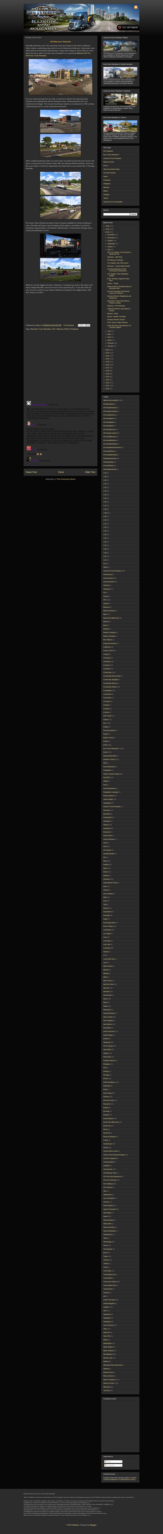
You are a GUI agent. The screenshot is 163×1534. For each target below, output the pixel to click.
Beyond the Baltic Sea (111, 618)
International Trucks (110, 883)
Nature (105, 1006)
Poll (104, 1068)
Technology (107, 1242)
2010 (108, 389)
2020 (108, 359)
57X (104, 564)
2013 (108, 380)
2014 (108, 377)
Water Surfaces (108, 1351)
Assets (105, 596)
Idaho (105, 868)
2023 (108, 350)
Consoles (106, 701)
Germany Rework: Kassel (116, 320)
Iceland (105, 864)
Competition (107, 691)
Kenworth (106, 915)
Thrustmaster (107, 1249)
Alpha (105, 567)
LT (104, 955)
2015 (108, 374)
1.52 (104, 527)
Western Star (107, 1358)
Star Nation (107, 1213)
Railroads (106, 1086)
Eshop (105, 741)
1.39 (104, 477)
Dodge (105, 727)
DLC (54, 329)
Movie (105, 999)
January (110, 346)
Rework (106, 1115)
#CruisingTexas (108, 451)
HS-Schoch (107, 850)
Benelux (106, 607)
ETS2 (105, 745)
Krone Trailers (108, 926)
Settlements (107, 1195)
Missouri (60, 329)
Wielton (106, 1361)
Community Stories (110, 683)
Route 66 (106, 1133)
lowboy (105, 952)
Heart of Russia (108, 839)
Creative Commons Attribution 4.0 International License (119, 1478)
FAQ (104, 763)
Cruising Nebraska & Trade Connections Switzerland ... (117, 270)
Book (105, 625)
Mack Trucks (107, 966)
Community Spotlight (110, 680)
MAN (105, 977)
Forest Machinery (109, 788)
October (110, 241)
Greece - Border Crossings (116, 316)
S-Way (105, 1140)
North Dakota (108, 1035)
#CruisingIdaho (108, 422)
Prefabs (106, 1071)
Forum (105, 166)
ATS (104, 600)
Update (105, 1307)
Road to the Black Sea (111, 1122)
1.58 (104, 549)
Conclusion (107, 698)
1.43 (104, 491)
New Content (107, 1017)
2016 (108, 371)
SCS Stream (107, 1187)
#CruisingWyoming (110, 455)
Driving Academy (109, 730)
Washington (107, 1343)
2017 (108, 368)
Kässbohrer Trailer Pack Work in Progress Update (118, 302)
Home (61, 472)
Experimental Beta (109, 756)
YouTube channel (109, 173)
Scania (105, 1147)
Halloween (107, 828)
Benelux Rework (109, 611)
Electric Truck (108, 738)
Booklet (106, 629)
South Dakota (108, 1205)
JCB (104, 904)
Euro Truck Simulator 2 (111, 155)
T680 (105, 1238)
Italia (105, 897)
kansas (105, 908)
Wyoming (106, 1387)
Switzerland (107, 1234)
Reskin (105, 1108)
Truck (105, 1267)
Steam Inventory (109, 1227)
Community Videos (110, 687)
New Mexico (107, 1024)
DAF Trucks (107, 716)
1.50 (104, 520)
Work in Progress (71, 329)
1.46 (104, 502)
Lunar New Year (109, 959)
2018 (108, 365)
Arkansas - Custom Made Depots (118, 266)
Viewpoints (107, 1322)
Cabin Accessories (109, 643)
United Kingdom (109, 1303)
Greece (105, 825)
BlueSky (106, 187)
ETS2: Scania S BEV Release (117, 322)
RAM (105, 1089)
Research (106, 1104)
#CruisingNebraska (110, 444)
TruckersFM (107, 1278)
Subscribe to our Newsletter (113, 202)
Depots (105, 719)
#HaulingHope (108, 462)
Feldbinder (107, 770)
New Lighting (108, 1020)
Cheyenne (107, 658)
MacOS (105, 970)
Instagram (106, 184)
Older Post (90, 472)
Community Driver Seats (111, 676)
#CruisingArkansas (110, 408)
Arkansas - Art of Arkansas (116, 306)
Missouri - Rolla (112, 314)
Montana (106, 991)
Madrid (105, 973)
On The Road (108, 1046)
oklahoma (106, 1042)
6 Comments (69, 325)
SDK (105, 1191)
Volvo (105, 1329)
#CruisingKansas (109, 429)
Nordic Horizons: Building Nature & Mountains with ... (119, 287)
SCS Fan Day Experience (112, 1176)
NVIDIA (105, 1039)
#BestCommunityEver (110, 400)
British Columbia (109, 636)
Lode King (107, 941)
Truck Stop (107, 1271)
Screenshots (107, 1169)
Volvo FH (106, 1332)
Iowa (105, 886)
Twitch (105, 176)
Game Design (108, 799)
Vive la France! (108, 1325)
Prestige (106, 1075)
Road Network (108, 1118)
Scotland (106, 1166)
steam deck (107, 1224)
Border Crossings (109, 632)
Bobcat (105, 622)
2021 (108, 356)
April (109, 337)
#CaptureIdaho (108, 404)
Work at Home (108, 1376)
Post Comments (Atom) (66, 479)
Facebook (106, 180)
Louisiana (106, 948)
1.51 (104, 524)
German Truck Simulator (111, 806)
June (109, 331)
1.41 (104, 484)
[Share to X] (84, 325)
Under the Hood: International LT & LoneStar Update (119, 326)
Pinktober (106, 1064)
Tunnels (106, 1293)
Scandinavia (107, 1144)
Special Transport (109, 1209)
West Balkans (108, 1354)
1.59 (104, 553)
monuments (107, 995)
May (109, 334)
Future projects (108, 796)
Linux (105, 937)
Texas (105, 1245)
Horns (105, 846)
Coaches (106, 665)
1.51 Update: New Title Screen (117, 263)
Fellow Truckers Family (111, 774)
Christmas (106, 662)
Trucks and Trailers (110, 1282)
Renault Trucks (108, 1100)
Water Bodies (108, 1347)
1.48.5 (105, 513)
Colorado (106, 669)
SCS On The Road (109, 1180)
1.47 (104, 506)
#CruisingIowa (108, 426)
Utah (105, 1311)
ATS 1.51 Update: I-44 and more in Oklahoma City (119, 253)
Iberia (105, 861)
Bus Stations (107, 640)
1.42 (104, 487)
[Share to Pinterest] (89, 325)
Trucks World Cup (109, 1285)
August (110, 247)
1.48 (104, 509)
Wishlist (106, 1369)
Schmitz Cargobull (109, 1158)
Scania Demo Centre (110, 1151)
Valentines (107, 1314)
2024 (108, 232)
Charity (105, 654)
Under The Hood (109, 1300)
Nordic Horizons (109, 1031)
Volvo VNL (107, 1336)
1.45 (104, 498)
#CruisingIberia (108, 418)
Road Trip (106, 1126)
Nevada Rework (109, 1013)
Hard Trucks (107, 835)
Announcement (108, 582)
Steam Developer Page (111, 169)
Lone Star (106, 944)
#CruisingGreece (109, 415)
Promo (105, 1078)
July (109, 250)
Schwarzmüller (108, 1162)
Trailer (105, 1256)
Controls (106, 709)
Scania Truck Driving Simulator (114, 1155)
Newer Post (31, 472)
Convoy (106, 712)
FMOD (105, 781)
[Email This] (79, 325)
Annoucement (108, 578)
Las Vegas (107, 933)
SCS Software (108, 151)
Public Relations (109, 1082)
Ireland (105, 890)
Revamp (106, 1111)
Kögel (105, 919)
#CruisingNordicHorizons (112, 447)
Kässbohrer (107, 912)
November (111, 238)
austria (105, 603)
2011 (108, 386)
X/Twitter (106, 195)
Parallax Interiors (109, 1060)
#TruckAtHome (108, 466)
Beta (105, 614)
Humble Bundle (108, 854)
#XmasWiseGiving (109, 469)
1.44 (104, 495)
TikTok (105, 198)
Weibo (105, 191)
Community (107, 672)
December (111, 235)
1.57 (104, 545)
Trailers (106, 1260)
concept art (107, 694)
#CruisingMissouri (109, 437)
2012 (108, 383)
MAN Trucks (107, 981)
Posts (108, 1462)
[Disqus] (60, 366)
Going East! (107, 817)
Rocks (105, 1129)
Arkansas (106, 589)
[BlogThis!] (81, 325)
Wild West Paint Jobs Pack (112, 1365)
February (110, 343)
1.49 (104, 516)
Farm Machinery (109, 767)
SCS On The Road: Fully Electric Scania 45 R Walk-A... (118, 292)
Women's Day (108, 1372)
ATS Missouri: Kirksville (60, 42)
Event (105, 752)
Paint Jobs (107, 1057)
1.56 (104, 542)
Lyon (105, 962)
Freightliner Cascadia (110, 792)
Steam (105, 1216)
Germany (106, 810)
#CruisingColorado (110, 411)
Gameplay (107, 803)
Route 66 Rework (109, 1137)
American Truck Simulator (40, 329)
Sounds (106, 1202)
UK (104, 1296)
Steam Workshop (109, 1231)
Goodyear (106, 821)
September (111, 244)
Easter (105, 734)
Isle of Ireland (108, 894)
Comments (110, 1465)
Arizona (106, 585)
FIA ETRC (106, 777)
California (106, 647)
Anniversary (107, 574)
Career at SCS (108, 651)
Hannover (106, 832)
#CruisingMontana (109, 440)
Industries (106, 879)
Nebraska (106, 1010)
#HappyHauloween (110, 458)
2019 (108, 362)
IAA (104, 857)
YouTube (106, 1390)
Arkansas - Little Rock (114, 257)
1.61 (104, 560)
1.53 (104, 531)
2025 (108, 229)
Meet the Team (108, 984)
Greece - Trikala (112, 283)
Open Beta (107, 1049)
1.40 (104, 480)
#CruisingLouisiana (110, 433)
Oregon (106, 1053)
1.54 (104, 535)
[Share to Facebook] (86, 325)
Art (104, 593)
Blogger (93, 1525)
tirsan (105, 1253)
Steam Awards (108, 1220)
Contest (106, 705)
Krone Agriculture (109, 923)
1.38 (104, 473)
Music (105, 1002)
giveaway (106, 814)
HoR (105, 843)
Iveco (105, 901)
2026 (108, 226)
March (109, 340)
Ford (105, 785)
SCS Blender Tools (110, 1173)
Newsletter (107, 1028)
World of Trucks (108, 162)
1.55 (104, 538)
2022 (108, 353)
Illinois (105, 872)
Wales (105, 1340)
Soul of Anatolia (108, 1198)
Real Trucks (107, 1093)
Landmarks (107, 930)
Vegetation (107, 1318)
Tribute (105, 1263)
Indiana (106, 875)
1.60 (104, 556)
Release (106, 1097)
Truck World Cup (109, 1274)
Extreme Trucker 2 (109, 759)
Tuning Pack (107, 1289)
